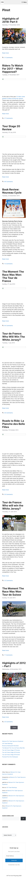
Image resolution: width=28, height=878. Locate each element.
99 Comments (8, 181)
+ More (14, 727)
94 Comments (8, 325)
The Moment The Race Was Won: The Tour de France (13, 276)
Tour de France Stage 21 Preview (11, 750)
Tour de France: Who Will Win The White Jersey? (13, 336)
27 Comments (8, 118)
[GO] (23, 818)
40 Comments (8, 413)
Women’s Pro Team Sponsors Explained (12, 741)
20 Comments (8, 494)
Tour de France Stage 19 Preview (11, 754)
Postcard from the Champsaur (10, 757)
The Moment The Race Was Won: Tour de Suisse (13, 591)
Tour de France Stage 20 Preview (11, 752)
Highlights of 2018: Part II (10, 20)
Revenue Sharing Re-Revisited (10, 745)
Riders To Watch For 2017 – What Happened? (12, 68)
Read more (5, 53)
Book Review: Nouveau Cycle (12, 191)
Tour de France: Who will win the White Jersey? (12, 505)
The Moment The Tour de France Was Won (13, 748)
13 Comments (8, 263)
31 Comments (8, 57)
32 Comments (8, 580)
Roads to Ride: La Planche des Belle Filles (13, 424)
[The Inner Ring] (2, 2)
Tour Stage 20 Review (11, 128)
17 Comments (8, 655)
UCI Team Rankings (7, 743)
